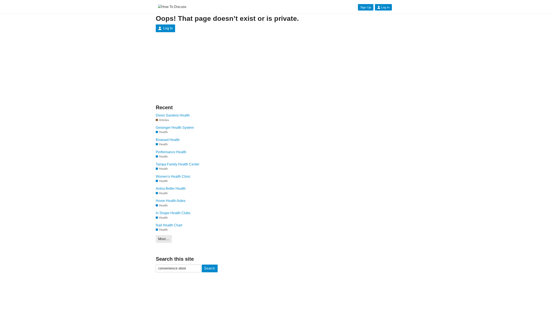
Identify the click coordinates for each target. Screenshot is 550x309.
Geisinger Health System (175, 127)
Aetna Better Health (171, 188)
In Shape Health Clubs (173, 213)
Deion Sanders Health (173, 115)
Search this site (175, 259)
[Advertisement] (196, 72)
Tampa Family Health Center (177, 164)
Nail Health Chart (169, 225)
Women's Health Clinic (173, 176)
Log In (385, 7)
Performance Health (171, 152)
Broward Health (168, 140)
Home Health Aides (170, 201)
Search (209, 268)
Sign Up (365, 7)
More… (163, 239)
